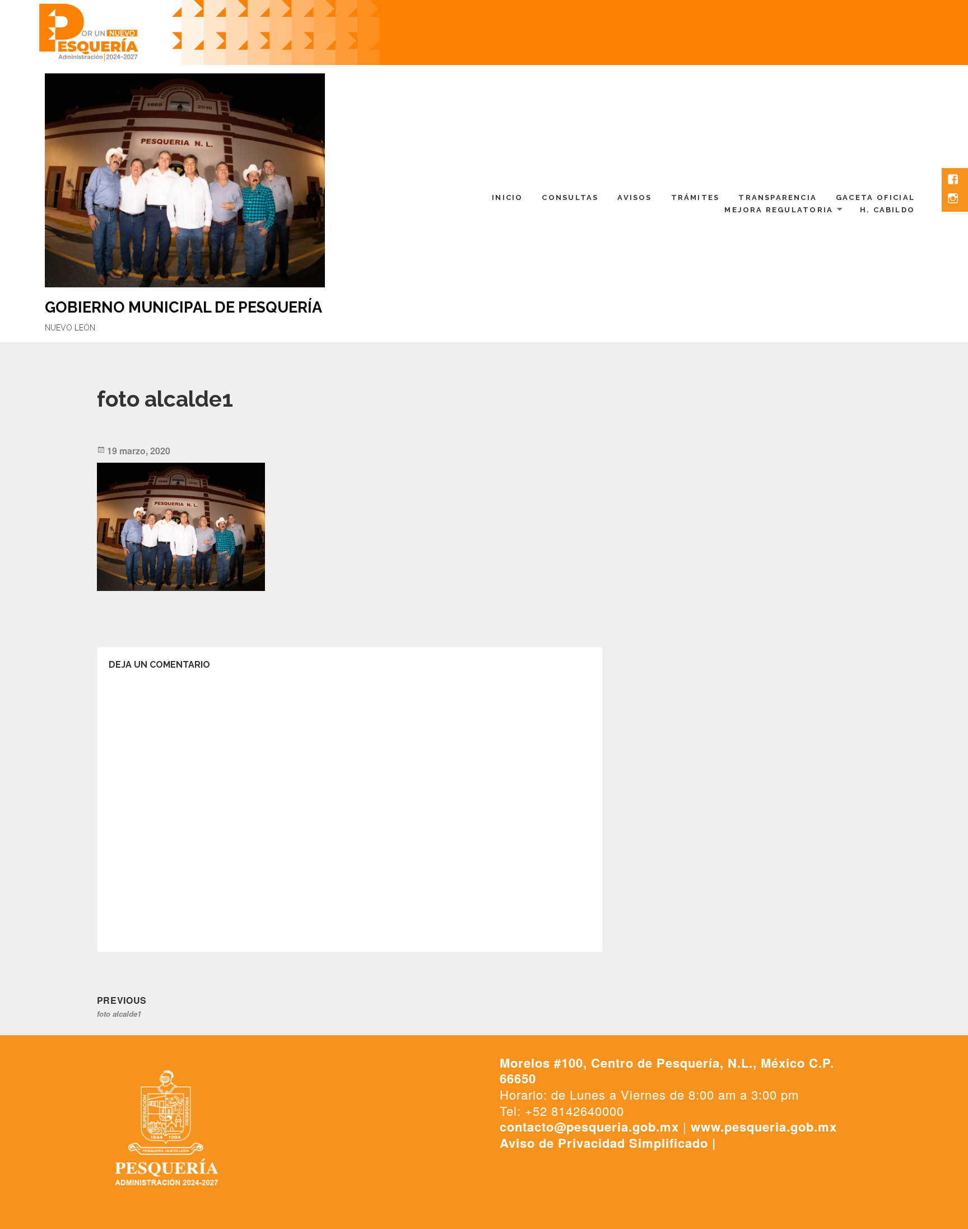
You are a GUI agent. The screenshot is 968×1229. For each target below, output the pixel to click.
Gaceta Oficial (875, 197)
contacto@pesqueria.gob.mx (589, 1126)
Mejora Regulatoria (778, 210)
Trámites (695, 197)
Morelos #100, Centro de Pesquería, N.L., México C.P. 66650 (667, 1071)
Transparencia (777, 197)
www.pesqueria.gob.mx (764, 1126)
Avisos (634, 197)
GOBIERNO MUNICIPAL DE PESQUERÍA (183, 307)
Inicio (507, 197)
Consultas (570, 197)
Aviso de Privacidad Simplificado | (608, 1143)
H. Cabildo (887, 210)
